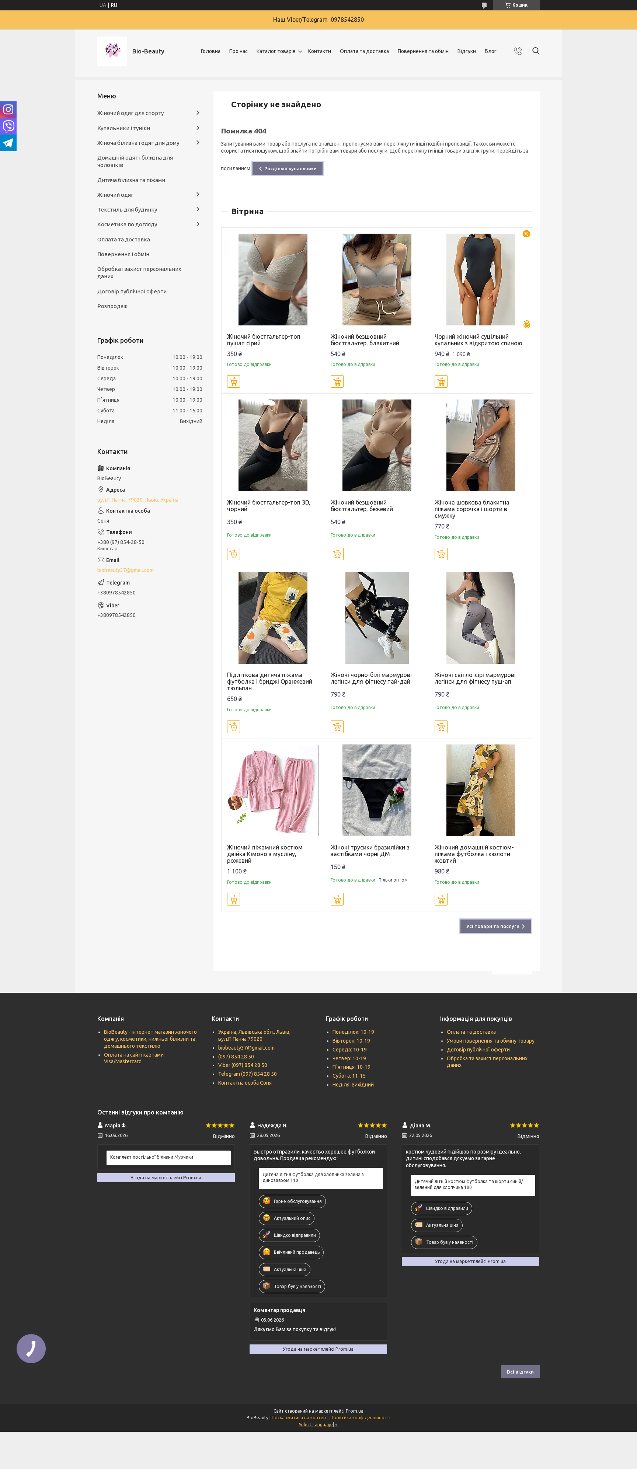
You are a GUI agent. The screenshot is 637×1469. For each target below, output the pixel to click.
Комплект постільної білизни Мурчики (151, 1157)
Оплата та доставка (364, 51)
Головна (210, 51)
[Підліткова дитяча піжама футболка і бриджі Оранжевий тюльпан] (273, 618)
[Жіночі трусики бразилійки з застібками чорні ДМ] (377, 790)
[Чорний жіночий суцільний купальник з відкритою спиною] (481, 279)
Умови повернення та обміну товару (491, 1041)
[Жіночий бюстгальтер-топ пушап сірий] (273, 279)
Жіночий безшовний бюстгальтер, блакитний (365, 339)
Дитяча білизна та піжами (131, 180)
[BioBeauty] (112, 51)
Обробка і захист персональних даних (139, 272)
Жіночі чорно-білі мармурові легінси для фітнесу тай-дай (371, 678)
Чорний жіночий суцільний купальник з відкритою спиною (478, 339)
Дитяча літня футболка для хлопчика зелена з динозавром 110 (313, 1177)
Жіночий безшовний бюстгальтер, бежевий (362, 505)
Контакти (319, 51)
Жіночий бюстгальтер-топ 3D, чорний (268, 505)
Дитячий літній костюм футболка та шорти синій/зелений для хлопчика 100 (469, 1184)
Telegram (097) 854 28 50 (247, 1074)
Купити (233, 381)
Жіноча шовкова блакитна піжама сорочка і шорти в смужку (472, 509)
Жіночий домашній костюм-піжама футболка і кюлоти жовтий (474, 854)
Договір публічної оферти (132, 291)
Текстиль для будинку (127, 209)
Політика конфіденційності (361, 1417)
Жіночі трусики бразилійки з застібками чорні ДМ (370, 850)
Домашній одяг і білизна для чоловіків (135, 161)
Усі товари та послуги (492, 926)
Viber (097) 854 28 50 (242, 1065)
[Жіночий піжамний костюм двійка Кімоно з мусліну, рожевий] (273, 790)
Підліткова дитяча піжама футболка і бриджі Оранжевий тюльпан (269, 681)
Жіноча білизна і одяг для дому (138, 143)
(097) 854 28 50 (236, 1057)
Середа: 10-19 (350, 1050)
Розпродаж (112, 306)
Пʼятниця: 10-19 (351, 1067)
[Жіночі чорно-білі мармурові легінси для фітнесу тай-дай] (377, 618)
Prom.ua (354, 1411)
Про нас (238, 51)
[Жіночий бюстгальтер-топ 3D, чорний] (273, 445)
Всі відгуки (520, 1371)
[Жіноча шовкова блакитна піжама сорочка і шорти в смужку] (481, 445)
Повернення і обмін (123, 254)
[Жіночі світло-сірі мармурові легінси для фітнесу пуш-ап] (481, 618)
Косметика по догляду (127, 224)
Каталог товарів (276, 51)
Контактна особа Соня (245, 1083)
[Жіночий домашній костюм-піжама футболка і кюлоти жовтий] (481, 790)
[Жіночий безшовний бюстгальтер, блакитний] (377, 279)
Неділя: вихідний (353, 1085)
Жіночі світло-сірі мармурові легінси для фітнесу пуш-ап (475, 678)
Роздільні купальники (290, 168)
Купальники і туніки (123, 128)
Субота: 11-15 (349, 1076)
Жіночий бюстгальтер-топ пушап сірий (263, 339)
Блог (491, 51)
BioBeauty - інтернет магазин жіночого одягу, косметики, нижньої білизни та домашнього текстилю (150, 1039)
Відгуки (466, 51)
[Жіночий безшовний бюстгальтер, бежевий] (377, 445)
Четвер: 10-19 (349, 1058)
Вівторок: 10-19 (351, 1041)
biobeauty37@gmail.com (125, 570)
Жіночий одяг (115, 195)
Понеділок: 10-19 (353, 1032)
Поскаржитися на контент (300, 1417)
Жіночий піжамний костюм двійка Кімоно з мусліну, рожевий (265, 854)
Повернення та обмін (423, 51)
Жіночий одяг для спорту (130, 113)
